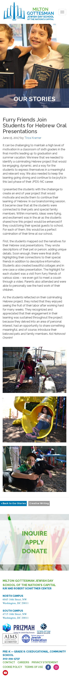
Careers (23, 662)
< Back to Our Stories (13, 503)
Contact (9, 662)
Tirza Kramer (32, 138)
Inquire (34, 533)
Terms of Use (34, 667)
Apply (34, 542)
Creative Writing (39, 503)
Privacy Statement (45, 662)
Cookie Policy (12, 667)
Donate (34, 551)
